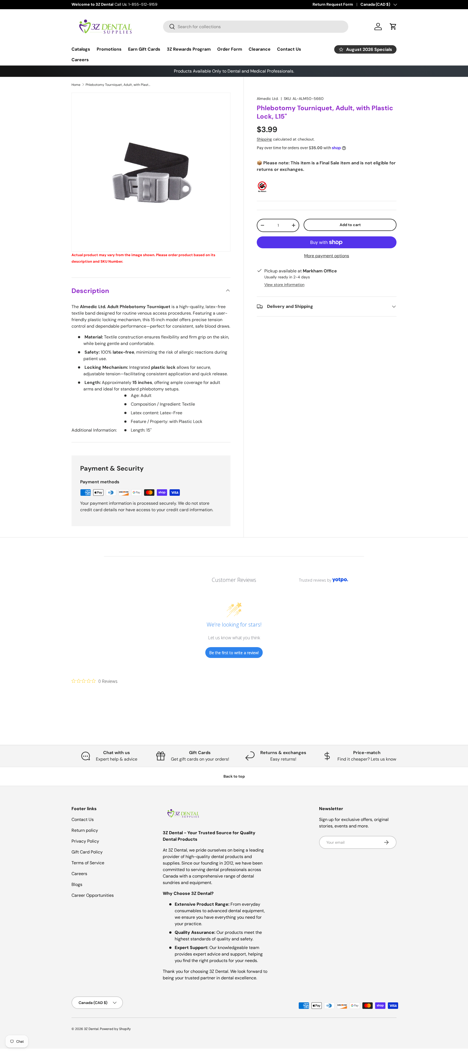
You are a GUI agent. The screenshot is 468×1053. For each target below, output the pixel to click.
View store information (284, 284)
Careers (80, 60)
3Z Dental (91, 1029)
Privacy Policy (85, 841)
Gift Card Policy (87, 852)
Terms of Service (88, 863)
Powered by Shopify (115, 1029)
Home (76, 84)
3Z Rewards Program (189, 49)
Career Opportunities (93, 895)
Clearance (260, 49)
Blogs (77, 884)
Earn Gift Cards (144, 49)
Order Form (229, 49)
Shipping (264, 139)
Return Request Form (333, 4)
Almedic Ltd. (268, 98)
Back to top (234, 776)
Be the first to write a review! (234, 652)
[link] (95, 681)
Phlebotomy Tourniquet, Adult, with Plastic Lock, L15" (118, 84)
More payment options (326, 256)
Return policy (85, 830)
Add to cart (350, 224)
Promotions (109, 49)
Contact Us (289, 49)
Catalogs (81, 49)
